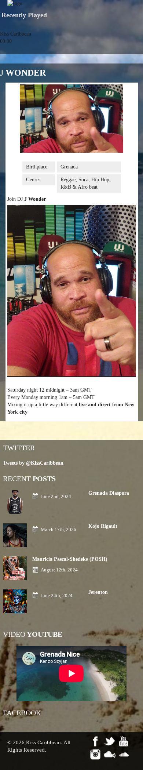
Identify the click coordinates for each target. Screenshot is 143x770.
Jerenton (98, 592)
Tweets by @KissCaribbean (33, 463)
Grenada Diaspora (108, 493)
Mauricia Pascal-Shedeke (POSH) (69, 559)
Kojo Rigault (103, 526)
